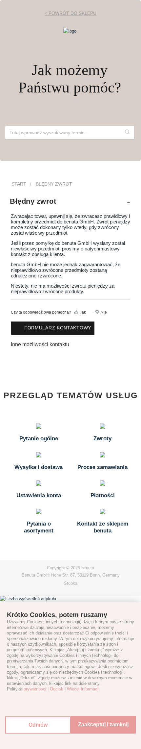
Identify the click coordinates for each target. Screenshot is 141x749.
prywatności (35, 688)
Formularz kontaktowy (57, 327)
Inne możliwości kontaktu (40, 344)
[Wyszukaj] (127, 132)
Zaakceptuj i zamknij (103, 724)
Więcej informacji (83, 688)
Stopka (70, 583)
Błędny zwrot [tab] (33, 201)
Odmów (38, 725)
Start (18, 184)
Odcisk (56, 688)
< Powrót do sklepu (70, 13)
